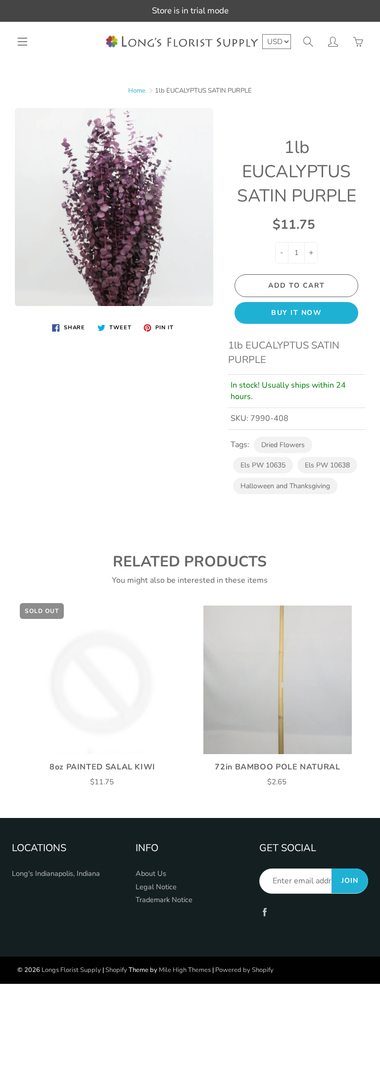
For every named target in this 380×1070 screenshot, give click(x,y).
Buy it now (296, 312)
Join (349, 880)
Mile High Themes (185, 970)
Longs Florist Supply (71, 970)
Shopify (116, 970)
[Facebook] (264, 912)
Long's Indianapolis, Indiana (56, 873)
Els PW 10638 (327, 465)
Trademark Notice (164, 900)
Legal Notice (156, 887)
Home (136, 90)
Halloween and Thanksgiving (285, 486)
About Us (151, 873)
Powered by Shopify (244, 970)
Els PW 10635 (262, 465)
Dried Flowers (283, 445)
